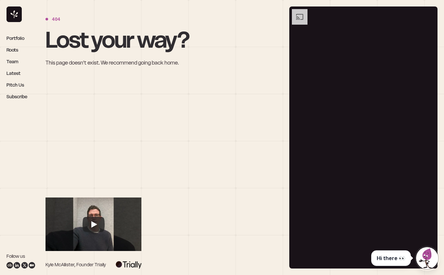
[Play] (94, 224)
